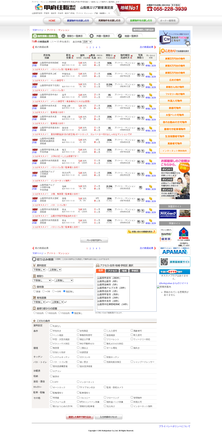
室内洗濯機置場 (60, 366)
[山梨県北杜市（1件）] (113, 291)
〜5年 (47, 292)
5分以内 (40, 313)
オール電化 (112, 348)
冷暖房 (36, 371)
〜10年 (58, 292)
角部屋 (56, 348)
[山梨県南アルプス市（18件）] (113, 288)
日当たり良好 (59, 352)
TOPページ (38, 30)
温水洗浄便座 (86, 366)
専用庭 (56, 398)
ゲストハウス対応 (61, 344)
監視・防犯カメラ (115, 387)
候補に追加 (151, 66)
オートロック (59, 387)
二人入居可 (112, 331)
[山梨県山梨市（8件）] (113, 281)
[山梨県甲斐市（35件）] (113, 294)
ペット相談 (58, 335)
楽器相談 (111, 335)
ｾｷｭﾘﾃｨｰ (37, 387)
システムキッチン (61, 357)
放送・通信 (39, 381)
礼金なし (57, 326)
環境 (35, 348)
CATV (55, 382)
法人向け (111, 406)
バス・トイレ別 (60, 362)
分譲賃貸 (84, 352)
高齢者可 (138, 331)
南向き (137, 348)
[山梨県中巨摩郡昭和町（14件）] (113, 304)
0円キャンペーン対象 (90, 402)
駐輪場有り (58, 393)
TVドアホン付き (87, 387)
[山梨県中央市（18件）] (113, 301)
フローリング (113, 398)
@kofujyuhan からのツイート (174, 283)
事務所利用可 (86, 335)
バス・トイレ (40, 362)
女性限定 (84, 331)
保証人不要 (85, 339)
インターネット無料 (143, 406)
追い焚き (84, 362)
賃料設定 (37, 325)
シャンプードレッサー (144, 362)
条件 (35, 331)
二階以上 (84, 348)
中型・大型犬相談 (61, 339)
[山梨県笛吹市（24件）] (113, 298)
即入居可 (138, 335)
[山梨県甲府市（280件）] (113, 278)
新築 (38, 292)
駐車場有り (85, 393)
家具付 (56, 376)
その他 (36, 398)
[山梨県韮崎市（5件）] (113, 284)
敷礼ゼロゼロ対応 (115, 344)
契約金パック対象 (115, 402)
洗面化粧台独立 (114, 362)
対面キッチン (113, 357)
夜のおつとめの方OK (63, 406)
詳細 (34, 65)
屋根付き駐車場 (87, 406)
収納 (35, 376)
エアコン (57, 371)
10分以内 (52, 313)
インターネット (87, 382)
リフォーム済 (59, 402)
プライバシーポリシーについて (174, 426)
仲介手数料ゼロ (87, 344)
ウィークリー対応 (142, 339)
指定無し (70, 292)
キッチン (37, 357)
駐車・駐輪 (39, 392)
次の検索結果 (146, 47)
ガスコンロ (85, 357)
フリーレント (113, 339)
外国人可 (138, 402)
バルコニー (85, 398)
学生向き (57, 331)
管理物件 (138, 398)
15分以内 (65, 313)
